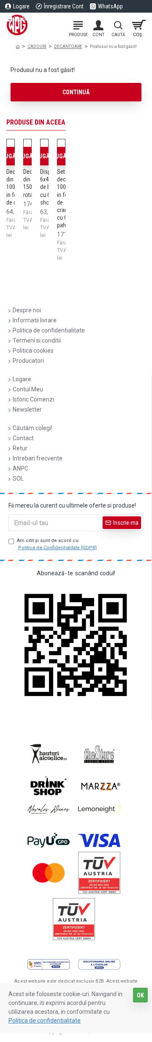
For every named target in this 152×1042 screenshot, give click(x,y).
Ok (140, 995)
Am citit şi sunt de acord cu (57, 544)
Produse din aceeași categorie (56, 122)
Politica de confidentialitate (44, 1020)
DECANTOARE (68, 46)
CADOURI (36, 46)
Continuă (76, 92)
